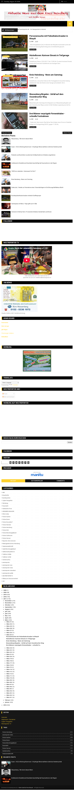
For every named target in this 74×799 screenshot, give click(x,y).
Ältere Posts (67, 133)
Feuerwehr (6, 56)
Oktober (8, 605)
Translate (15, 385)
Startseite (4, 717)
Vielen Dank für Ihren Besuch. (26, 787)
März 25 (9, 635)
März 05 (9, 689)
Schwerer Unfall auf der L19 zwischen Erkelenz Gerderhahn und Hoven (31, 212)
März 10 (9, 678)
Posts (5, 394)
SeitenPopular (37, 481)
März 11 (9, 676)
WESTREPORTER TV (7, 576)
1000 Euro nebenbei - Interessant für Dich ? (23, 171)
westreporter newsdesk (9, 570)
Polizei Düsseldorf (7, 522)
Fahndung (5, 503)
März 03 (9, 693)
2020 (5, 592)
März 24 (9, 648)
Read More (33, 49)
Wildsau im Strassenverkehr (10, 578)
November (8, 603)
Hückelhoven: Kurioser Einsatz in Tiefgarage (49, 55)
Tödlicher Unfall (6, 557)
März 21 (9, 654)
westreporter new (7, 565)
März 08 (9, 682)
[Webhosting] (37, 475)
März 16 (9, 665)
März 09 (9, 680)
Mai (6, 616)
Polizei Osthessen (7, 535)
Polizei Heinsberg (8, 76)
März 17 (9, 663)
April (6, 618)
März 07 (9, 684)
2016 (5, 705)
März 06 (9, 686)
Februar (7, 700)
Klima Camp (5, 514)
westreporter (6, 562)
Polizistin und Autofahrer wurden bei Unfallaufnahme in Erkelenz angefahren (33, 155)
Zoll (3, 581)
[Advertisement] (16, 419)
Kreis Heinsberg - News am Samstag (45, 75)
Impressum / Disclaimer (8, 719)
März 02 (9, 695)
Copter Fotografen (7, 500)
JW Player (4, 329)
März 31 (9, 622)
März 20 (9, 656)
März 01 (9, 697)
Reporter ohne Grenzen (9, 541)
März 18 (9, 661)
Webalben (4, 337)
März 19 (9, 658)
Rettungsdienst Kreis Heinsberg (11, 543)
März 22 (9, 652)
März (7, 620)
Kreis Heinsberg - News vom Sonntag (21, 179)
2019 (5, 594)
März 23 (9, 650)
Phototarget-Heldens (7, 333)
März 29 (9, 626)
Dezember (8, 601)
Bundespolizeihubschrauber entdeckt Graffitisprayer (26, 195)
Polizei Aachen (6, 516)
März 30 (9, 624)
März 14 (9, 669)
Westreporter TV (6, 724)
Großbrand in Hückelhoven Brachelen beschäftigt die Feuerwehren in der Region (34, 163)
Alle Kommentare (9, 397)
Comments (61, 481)
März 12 (9, 674)
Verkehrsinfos (6, 559)
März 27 (9, 630)
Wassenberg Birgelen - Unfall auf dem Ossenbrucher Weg (25, 643)
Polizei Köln (5, 530)
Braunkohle (5, 495)
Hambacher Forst (7, 508)
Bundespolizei (6, 498)
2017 (5, 599)
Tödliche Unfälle (6, 554)
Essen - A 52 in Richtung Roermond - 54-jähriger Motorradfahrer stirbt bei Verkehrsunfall (36, 147)
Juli (6, 611)
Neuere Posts (6, 133)
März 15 (9, 667)
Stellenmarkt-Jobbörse (8, 551)
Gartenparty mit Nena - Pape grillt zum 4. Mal (24, 203)
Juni (6, 613)
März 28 (9, 628)
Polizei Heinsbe (6, 525)
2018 (5, 597)
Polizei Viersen (6, 538)
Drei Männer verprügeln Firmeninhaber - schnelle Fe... (23, 645)
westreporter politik (7, 573)
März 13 (9, 671)
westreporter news (7, 567)
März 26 (9, 632)
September (9, 607)
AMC (3, 492)
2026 (5, 590)
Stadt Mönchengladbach (9, 549)
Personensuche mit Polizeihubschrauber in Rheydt (22, 636)
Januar (7, 702)
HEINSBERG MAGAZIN (8, 511)
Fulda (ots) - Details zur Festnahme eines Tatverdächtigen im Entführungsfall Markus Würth (37, 187)
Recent (13, 481)
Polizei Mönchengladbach (10, 37)
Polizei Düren (6, 519)
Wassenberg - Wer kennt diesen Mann (22, 138)
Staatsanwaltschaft (7, 546)
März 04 (9, 691)
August (7, 609)
